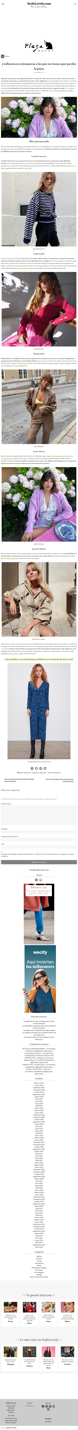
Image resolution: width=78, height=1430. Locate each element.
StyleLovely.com (39, 3)
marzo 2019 (39, 1217)
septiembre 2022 (39, 1122)
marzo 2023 (39, 1108)
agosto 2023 (39, 1097)
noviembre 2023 (39, 1090)
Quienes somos (11, 1406)
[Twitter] (46, 1406)
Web (2, 844)
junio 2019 (39, 1211)
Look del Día (39, 1263)
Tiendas (39, 1275)
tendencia (24, 363)
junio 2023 (39, 1101)
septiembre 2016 (39, 1231)
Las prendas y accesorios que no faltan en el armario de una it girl (39, 659)
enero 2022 (39, 1140)
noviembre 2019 (39, 1199)
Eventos (39, 1259)
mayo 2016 (39, 1240)
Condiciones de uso (11, 1418)
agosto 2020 (39, 1179)
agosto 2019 (39, 1206)
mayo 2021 (39, 1158)
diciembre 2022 (39, 1115)
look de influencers (54, 773)
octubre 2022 (39, 1119)
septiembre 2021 (39, 1149)
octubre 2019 (39, 1201)
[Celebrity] (29, 1356)
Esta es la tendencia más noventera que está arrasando (60, 780)
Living (39, 1261)
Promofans (39, 1270)
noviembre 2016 (39, 1227)
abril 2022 (39, 1133)
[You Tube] (48, 1409)
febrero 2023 (39, 1110)
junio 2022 (39, 1129)
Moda (39, 1265)
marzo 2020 (39, 1190)
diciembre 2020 (39, 1170)
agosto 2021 (39, 1151)
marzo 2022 (39, 1135)
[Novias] (10, 1312)
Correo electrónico (10, 836)
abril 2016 (39, 1242)
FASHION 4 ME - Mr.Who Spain (33, 1065)
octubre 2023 (39, 1092)
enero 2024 (39, 1085)
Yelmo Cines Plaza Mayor (39, 1277)
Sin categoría (39, 1272)
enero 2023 (39, 1113)
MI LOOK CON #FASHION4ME (33, 1049)
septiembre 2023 (39, 1094)
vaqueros (38, 163)
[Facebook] (36, 879)
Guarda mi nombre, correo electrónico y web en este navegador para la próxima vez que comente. (37, 855)
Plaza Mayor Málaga (39, 1268)
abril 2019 (39, 1215)
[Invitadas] (67, 1356)
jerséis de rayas (71, 166)
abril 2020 (39, 1188)
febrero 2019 (39, 1220)
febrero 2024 (39, 1083)
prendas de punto (60, 456)
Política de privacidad (11, 1420)
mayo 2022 (39, 1131)
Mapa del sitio (11, 1410)
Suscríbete (48, 1421)
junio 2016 (39, 1238)
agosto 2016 (39, 1233)
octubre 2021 (39, 1147)
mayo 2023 (39, 1104)
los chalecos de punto (12, 558)
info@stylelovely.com (39, 869)
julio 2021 (39, 1154)
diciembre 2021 (39, 1142)
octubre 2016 (39, 1229)
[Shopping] (10, 1356)
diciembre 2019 (39, 1197)
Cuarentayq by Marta (32, 1053)
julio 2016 (39, 1236)
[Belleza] (67, 1312)
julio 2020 (39, 1181)
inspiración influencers (39, 773)
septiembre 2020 (39, 1176)
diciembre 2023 (39, 1088)
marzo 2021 (39, 1163)
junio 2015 (39, 1247)
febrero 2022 (39, 1138)
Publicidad (11, 1408)
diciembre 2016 (39, 1224)
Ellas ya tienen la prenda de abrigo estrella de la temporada (19, 780)
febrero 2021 (39, 1165)
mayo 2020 (39, 1186)
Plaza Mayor (15, 654)
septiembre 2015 (39, 1245)
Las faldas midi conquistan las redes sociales (39, 1030)
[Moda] (29, 1312)
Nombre (4, 829)
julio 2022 (39, 1126)
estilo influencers (25, 773)
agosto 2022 (39, 1124)
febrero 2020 (39, 1192)
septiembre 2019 (39, 1204)
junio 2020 (39, 1183)
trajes (42, 361)
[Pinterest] (50, 1406)
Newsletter (48, 1418)
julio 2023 (39, 1099)
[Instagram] (40, 879)
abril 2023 (39, 1106)
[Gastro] (48, 1312)
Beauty (39, 1256)
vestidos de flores (6, 458)
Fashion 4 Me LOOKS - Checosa (37, 1069)
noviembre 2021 (39, 1145)
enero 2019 (39, 1222)
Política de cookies (11, 1422)
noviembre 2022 (39, 1117)
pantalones (22, 268)
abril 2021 (39, 1160)
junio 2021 (39, 1156)
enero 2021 (39, 1167)
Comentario (6, 804)
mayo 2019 (39, 1213)
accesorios (16, 366)
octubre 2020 (39, 1174)
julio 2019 (39, 1208)
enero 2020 (39, 1195)
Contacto (11, 1412)
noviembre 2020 (39, 1172)
